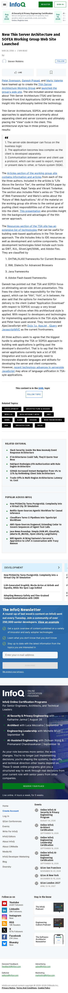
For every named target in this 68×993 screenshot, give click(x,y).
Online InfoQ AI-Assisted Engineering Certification (48, 857)
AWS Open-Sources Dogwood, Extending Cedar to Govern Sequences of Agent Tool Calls (36, 525)
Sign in (60, 4)
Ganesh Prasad (31, 80)
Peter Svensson (11, 80)
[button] (30, 665)
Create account (11, 811)
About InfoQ (9, 841)
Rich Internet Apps (29, 414)
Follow (61, 61)
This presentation (30, 211)
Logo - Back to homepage (18, 4)
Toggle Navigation (4, 4)
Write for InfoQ (10, 831)
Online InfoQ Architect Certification (46, 827)
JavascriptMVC (11, 329)
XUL (6, 425)
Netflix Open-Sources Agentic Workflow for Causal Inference (36, 512)
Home (5, 806)
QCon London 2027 (50, 883)
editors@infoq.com (10, 975)
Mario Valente (54, 80)
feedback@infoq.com (11, 966)
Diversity (7, 866)
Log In (6, 816)
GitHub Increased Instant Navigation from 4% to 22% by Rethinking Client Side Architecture (35, 472)
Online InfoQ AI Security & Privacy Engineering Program (49, 814)
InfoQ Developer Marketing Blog (16, 859)
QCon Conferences (12, 821)
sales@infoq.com (42, 966)
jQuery (53, 325)
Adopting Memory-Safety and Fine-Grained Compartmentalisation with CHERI (26, 596)
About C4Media (10, 846)
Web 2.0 (8, 414)
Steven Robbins (15, 61)
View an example (48, 622)
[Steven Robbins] (4, 61)
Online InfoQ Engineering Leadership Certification (46, 841)
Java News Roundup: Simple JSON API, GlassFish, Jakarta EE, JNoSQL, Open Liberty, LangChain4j (34, 532)
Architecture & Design (38, 409)
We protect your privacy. (13, 672)
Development (12, 409)
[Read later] (51, 72)
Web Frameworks (53, 420)
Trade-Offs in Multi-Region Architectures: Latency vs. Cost (36, 479)
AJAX (19, 420)
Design (33, 420)
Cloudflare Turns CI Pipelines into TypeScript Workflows (33, 518)
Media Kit (7, 851)
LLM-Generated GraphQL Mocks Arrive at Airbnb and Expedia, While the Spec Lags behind (31, 586)
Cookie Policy (44, 988)
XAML (41, 388)
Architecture (23, 425)
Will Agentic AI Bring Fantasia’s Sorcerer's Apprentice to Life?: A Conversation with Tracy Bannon (34, 541)
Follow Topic (34, 394)
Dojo (40, 425)
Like (20, 72)
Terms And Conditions (26, 988)
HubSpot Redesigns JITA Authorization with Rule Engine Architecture (35, 465)
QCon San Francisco (50, 868)
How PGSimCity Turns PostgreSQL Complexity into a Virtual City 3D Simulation (36, 505)
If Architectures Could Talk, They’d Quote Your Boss (34, 458)
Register (45, 4)
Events (6, 826)
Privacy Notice (8, 988)
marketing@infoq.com (45, 975)
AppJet (42, 325)
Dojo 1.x (32, 325)
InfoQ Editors (9, 836)
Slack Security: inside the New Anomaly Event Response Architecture (33, 451)
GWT (49, 414)
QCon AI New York (49, 875)
